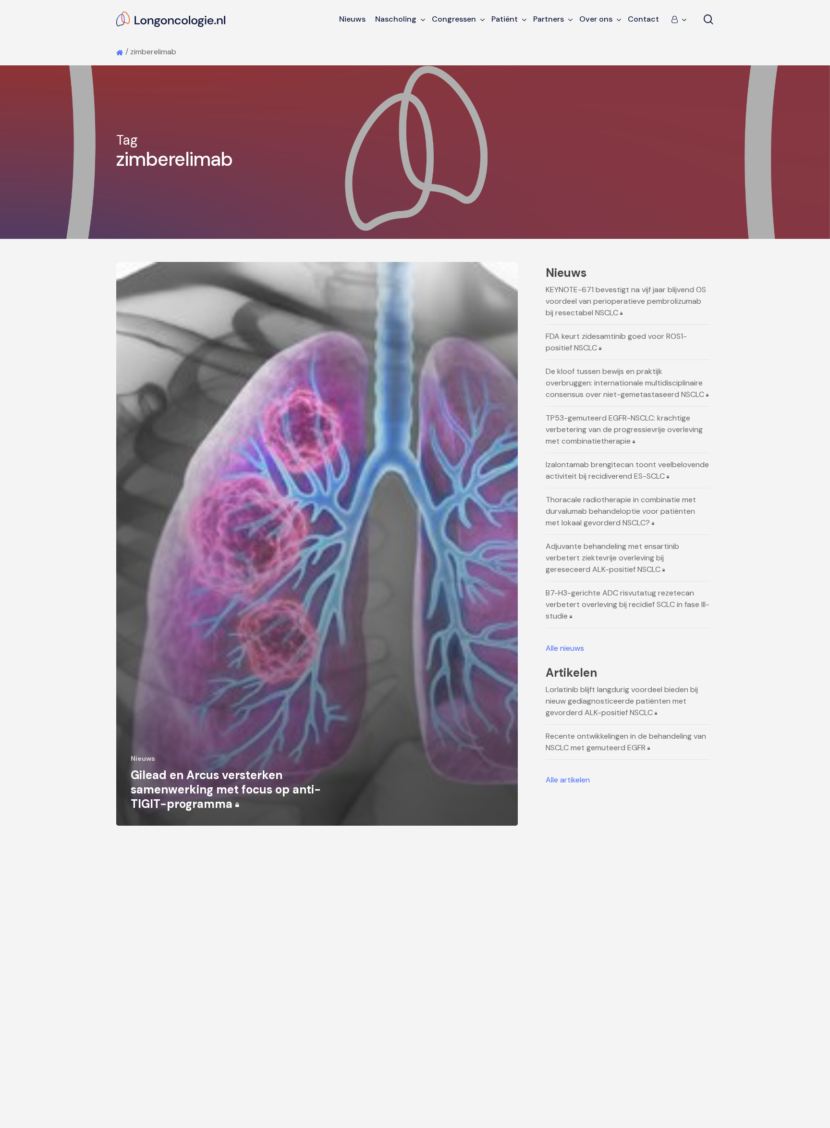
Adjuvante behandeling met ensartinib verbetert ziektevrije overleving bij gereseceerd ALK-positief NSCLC (612, 557)
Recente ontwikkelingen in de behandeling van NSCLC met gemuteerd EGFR (626, 742)
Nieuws (143, 758)
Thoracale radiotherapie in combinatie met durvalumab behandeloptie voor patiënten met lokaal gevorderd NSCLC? (621, 511)
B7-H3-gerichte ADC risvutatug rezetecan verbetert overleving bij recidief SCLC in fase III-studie (627, 604)
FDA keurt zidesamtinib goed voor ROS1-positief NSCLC (616, 342)
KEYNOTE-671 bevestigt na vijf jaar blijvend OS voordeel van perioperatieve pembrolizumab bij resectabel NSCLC (626, 301)
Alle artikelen (568, 780)
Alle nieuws (565, 648)
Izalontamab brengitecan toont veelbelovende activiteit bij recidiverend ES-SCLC (627, 470)
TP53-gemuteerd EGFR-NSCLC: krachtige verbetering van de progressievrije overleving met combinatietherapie (624, 429)
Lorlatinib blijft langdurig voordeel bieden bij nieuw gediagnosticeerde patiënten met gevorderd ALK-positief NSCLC (622, 701)
